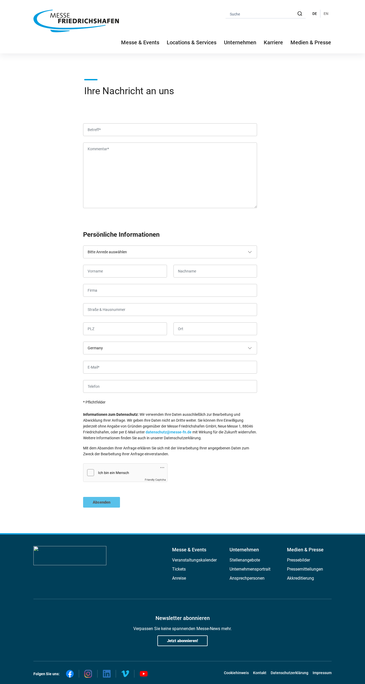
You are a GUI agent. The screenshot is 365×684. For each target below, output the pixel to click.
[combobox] (266, 13)
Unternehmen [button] (240, 42)
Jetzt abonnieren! (182, 640)
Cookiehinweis (236, 673)
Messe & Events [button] (140, 42)
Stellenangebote (245, 560)
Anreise (179, 578)
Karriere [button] (273, 42)
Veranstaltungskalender (194, 560)
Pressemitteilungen (305, 569)
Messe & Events (189, 549)
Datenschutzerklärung (289, 673)
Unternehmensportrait (250, 569)
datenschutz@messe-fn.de (169, 432)
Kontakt (259, 673)
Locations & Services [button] (191, 42)
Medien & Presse (310, 42)
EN (326, 13)
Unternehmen (244, 549)
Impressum (322, 673)
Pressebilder (298, 560)
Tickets (179, 569)
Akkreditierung (300, 578)
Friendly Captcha (155, 479)
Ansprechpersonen (247, 578)
